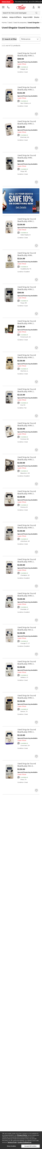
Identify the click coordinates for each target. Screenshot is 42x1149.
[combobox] (30, 39)
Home (4, 23)
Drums (36, 17)
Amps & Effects (15, 17)
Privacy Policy (22, 1135)
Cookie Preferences (24, 1142)
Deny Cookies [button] (11, 1146)
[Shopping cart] (38, 7)
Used (10, 23)
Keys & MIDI (27, 17)
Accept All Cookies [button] (30, 1146)
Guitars (5, 17)
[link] (27, 54)
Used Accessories (19, 23)
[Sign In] (33, 7)
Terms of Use (12, 1142)
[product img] (9, 61)
